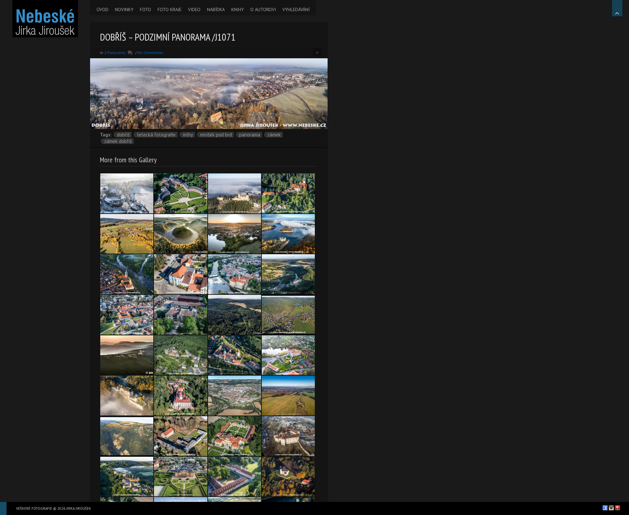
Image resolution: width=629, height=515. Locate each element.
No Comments (150, 52)
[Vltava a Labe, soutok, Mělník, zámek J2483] (126, 274)
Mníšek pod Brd (216, 134)
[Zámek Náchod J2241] (180, 396)
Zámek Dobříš (118, 141)
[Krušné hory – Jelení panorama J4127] (234, 315)
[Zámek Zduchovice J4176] (180, 436)
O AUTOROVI (263, 9)
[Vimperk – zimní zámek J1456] (288, 436)
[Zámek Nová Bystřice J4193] (126, 315)
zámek (274, 134)
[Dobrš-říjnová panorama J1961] (126, 234)
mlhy (188, 134)
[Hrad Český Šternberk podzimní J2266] (126, 396)
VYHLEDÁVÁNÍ (296, 9)
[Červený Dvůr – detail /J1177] (234, 477)
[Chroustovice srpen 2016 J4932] (180, 477)
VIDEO (194, 9)
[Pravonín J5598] (180, 315)
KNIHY (237, 9)
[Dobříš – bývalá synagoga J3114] (180, 274)
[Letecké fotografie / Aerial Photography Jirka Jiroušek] (45, 18)
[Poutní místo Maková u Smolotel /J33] (288, 477)
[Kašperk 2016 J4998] (234, 193)
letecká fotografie (156, 134)
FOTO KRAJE (169, 9)
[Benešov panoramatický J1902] (234, 396)
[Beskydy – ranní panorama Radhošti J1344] (126, 355)
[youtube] (617, 507)
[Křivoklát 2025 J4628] (234, 355)
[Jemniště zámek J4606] (234, 436)
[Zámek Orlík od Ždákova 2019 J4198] (288, 234)
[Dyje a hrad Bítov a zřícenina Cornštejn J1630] (180, 234)
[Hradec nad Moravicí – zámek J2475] (126, 477)
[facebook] (605, 507)
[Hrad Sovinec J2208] (180, 355)
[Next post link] (317, 52)
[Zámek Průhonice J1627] (288, 193)
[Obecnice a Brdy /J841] (288, 315)
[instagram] (611, 507)
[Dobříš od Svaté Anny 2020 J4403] (288, 396)
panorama (249, 134)
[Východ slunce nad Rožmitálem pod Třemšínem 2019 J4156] (234, 234)
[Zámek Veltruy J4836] (180, 193)
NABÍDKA (216, 9)
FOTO (145, 9)
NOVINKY (124, 9)
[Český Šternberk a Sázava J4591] (288, 274)
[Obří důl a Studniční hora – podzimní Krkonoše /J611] (126, 436)
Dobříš (123, 134)
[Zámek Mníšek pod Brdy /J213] (288, 355)
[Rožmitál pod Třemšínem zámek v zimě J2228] (126, 193)
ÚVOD (102, 9)
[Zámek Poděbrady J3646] (234, 274)
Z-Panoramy (115, 52)
